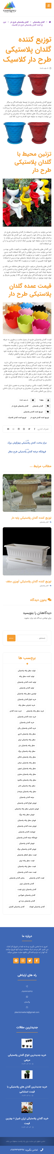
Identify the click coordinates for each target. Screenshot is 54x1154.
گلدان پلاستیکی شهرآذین (26, 895)
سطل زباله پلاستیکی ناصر (26, 786)
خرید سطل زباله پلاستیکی (35, 711)
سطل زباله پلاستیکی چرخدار (26, 791)
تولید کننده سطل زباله (26, 676)
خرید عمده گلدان (16, 711)
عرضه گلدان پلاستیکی (26, 797)
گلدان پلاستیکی (37, 406)
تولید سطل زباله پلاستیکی (27, 670)
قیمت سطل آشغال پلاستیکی (26, 855)
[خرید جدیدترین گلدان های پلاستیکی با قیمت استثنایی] (27, 1075)
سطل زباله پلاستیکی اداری (27, 734)
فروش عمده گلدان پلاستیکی (26, 826)
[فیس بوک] (36, 960)
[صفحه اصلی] (50, 22)
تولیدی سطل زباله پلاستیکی (26, 693)
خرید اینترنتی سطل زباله (26, 705)
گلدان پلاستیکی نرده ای (27, 901)
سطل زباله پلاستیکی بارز (27, 745)
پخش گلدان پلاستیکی (17, 878)
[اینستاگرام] (23, 960)
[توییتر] (30, 960)
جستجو (11, 638)
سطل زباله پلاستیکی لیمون (27, 768)
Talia (41, 400)
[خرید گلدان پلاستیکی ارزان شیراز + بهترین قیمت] (27, 1107)
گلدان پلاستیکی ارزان (27, 883)
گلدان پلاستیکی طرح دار (20, 406)
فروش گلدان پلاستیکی (26, 843)
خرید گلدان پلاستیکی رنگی (27, 728)
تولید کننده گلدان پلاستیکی (26, 682)
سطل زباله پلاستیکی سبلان (27, 762)
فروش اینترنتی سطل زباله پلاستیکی (27, 809)
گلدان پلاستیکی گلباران (16, 906)
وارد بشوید (28, 618)
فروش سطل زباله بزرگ (26, 814)
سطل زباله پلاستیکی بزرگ (26, 751)
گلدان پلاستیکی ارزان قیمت (26, 889)
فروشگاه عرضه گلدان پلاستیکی (26, 837)
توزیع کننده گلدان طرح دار (39, 417)
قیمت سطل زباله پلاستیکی (27, 866)
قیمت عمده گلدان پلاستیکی (26, 872)
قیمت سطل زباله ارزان (26, 860)
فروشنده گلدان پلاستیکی (26, 832)
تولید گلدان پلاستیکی (26, 688)
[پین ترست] (16, 960)
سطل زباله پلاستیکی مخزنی (26, 774)
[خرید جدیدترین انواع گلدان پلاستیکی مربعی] (27, 1044)
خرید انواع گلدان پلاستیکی (26, 699)
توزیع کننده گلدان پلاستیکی (33, 411)
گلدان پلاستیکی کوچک (37, 906)
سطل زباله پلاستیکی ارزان (26, 739)
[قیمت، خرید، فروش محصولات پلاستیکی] (10, 7)
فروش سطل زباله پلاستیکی (27, 820)
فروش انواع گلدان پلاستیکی (26, 803)
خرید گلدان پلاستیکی (27, 722)
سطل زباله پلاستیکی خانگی (27, 757)
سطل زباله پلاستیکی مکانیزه (26, 780)
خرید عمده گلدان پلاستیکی (26, 716)
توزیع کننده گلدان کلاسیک (17, 417)
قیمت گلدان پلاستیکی (36, 878)
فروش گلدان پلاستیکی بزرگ (26, 849)
